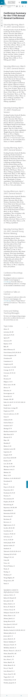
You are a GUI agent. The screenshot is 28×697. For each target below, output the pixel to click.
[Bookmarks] (19, 6)
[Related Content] (22, 6)
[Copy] (2, 23)
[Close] (2, 18)
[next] (21, 696)
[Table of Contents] (2, 6)
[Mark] (2, 20)
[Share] (2, 25)
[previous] (7, 696)
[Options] (25, 6)
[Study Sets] (16, 6)
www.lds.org (7, 282)
